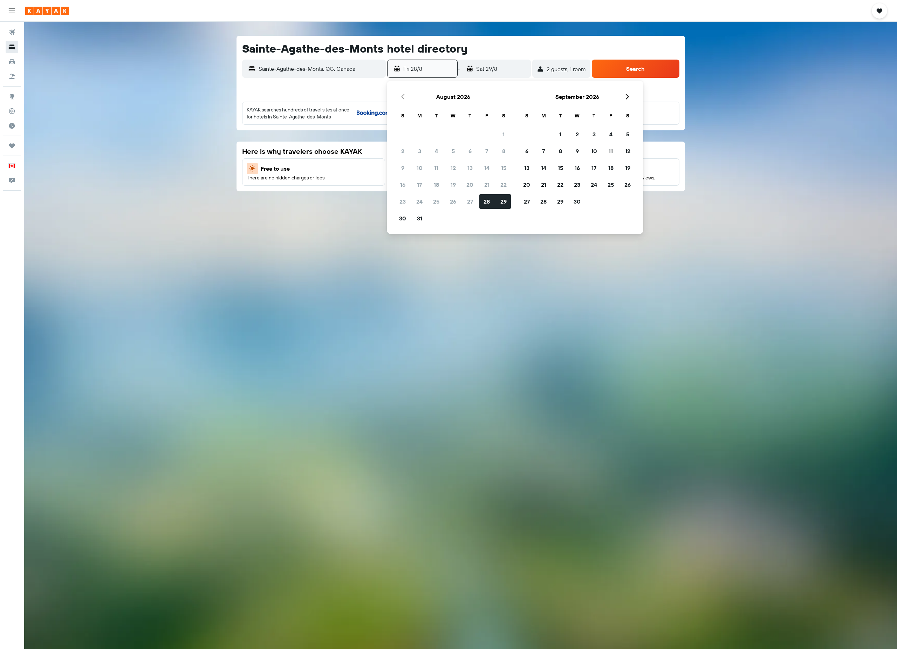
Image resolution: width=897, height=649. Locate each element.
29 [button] (503, 201)
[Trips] (12, 146)
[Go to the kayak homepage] (47, 11)
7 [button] (486, 151)
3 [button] (419, 151)
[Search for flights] (12, 32)
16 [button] (402, 184)
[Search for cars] (12, 62)
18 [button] (436, 184)
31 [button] (419, 218)
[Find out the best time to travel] (12, 126)
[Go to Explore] (12, 96)
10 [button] (420, 167)
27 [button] (470, 201)
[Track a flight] (12, 111)
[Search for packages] (12, 76)
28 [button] (487, 201)
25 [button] (436, 201)
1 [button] (503, 134)
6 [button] (470, 151)
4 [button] (436, 151)
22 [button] (503, 184)
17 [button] (419, 184)
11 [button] (436, 167)
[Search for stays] (12, 47)
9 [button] (402, 167)
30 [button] (402, 218)
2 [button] (402, 151)
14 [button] (486, 167)
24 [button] (419, 201)
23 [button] (402, 201)
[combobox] (320, 69)
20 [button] (469, 184)
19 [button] (453, 184)
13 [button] (470, 167)
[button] (12, 11)
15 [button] (503, 167)
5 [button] (453, 151)
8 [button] (503, 151)
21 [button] (486, 184)
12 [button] (453, 167)
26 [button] (453, 201)
